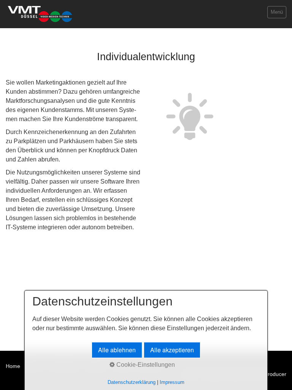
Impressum (172, 382)
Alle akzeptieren (172, 349)
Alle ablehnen (117, 349)
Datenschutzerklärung (132, 382)
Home (13, 366)
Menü (277, 12)
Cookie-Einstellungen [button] (145, 364)
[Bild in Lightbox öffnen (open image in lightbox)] (190, 116)
